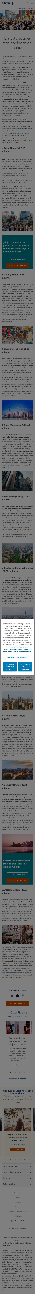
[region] (17, 647)
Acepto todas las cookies (25, 667)
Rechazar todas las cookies (10, 667)
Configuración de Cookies (17, 658)
